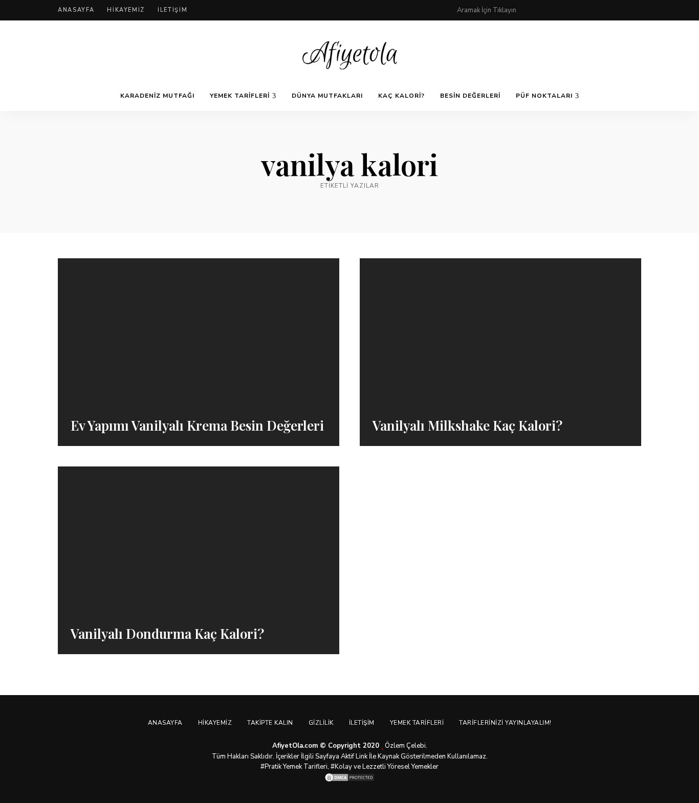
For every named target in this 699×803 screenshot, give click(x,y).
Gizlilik (321, 723)
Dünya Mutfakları (327, 96)
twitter (575, 10)
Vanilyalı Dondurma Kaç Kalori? (167, 633)
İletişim (172, 10)
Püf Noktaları (544, 96)
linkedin (637, 10)
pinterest (535, 10)
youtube (616, 10)
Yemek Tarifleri (240, 96)
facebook (555, 10)
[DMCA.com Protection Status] (349, 777)
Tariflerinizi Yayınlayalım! (505, 723)
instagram (596, 10)
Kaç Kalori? (401, 96)
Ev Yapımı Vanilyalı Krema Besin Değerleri (197, 425)
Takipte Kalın (270, 723)
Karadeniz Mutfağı (157, 96)
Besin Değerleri (470, 96)
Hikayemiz (126, 10)
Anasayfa (76, 10)
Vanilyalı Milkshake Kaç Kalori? (467, 425)
